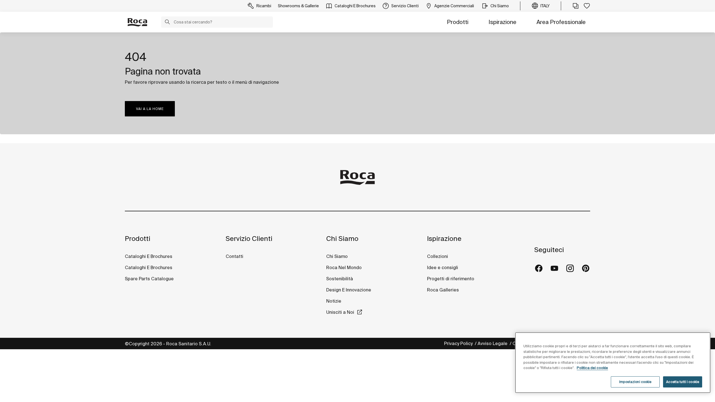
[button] (167, 23)
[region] (613, 362)
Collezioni (437, 256)
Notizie (334, 300)
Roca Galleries (443, 289)
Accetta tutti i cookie (682, 382)
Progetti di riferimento (450, 278)
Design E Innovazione (348, 289)
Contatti (234, 256)
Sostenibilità (339, 278)
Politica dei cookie (592, 368)
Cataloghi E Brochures (148, 256)
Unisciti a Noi (340, 312)
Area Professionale (561, 22)
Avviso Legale (493, 343)
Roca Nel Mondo (344, 267)
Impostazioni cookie (635, 382)
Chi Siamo (342, 238)
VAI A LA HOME (150, 109)
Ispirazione (502, 22)
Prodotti (457, 22)
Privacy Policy (459, 343)
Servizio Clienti (249, 238)
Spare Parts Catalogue (149, 278)
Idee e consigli (442, 267)
